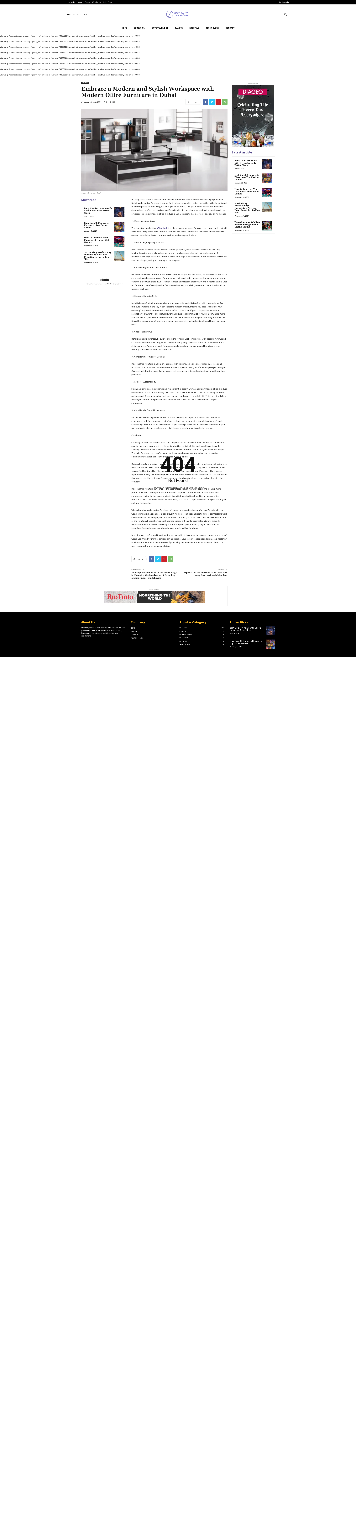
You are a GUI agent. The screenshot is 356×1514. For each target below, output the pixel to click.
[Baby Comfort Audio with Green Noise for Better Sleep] (119, 212)
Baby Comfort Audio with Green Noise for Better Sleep (98, 210)
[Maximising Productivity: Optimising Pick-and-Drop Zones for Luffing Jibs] (119, 256)
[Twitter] (212, 102)
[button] (285, 14)
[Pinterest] (218, 102)
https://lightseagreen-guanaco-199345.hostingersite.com (104, 284)
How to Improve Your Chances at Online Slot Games (96, 240)
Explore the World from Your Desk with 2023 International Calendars (205, 574)
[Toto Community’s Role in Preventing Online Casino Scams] (267, 225)
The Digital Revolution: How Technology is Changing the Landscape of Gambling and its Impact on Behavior (154, 575)
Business (85, 83)
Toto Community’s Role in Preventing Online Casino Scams (247, 224)
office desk (162, 228)
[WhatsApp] (225, 102)
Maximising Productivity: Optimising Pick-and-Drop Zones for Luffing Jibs (98, 256)
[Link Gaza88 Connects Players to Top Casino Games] (119, 227)
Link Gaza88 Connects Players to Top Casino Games (96, 225)
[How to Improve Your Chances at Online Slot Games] (119, 241)
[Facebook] (205, 102)
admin (86, 102)
